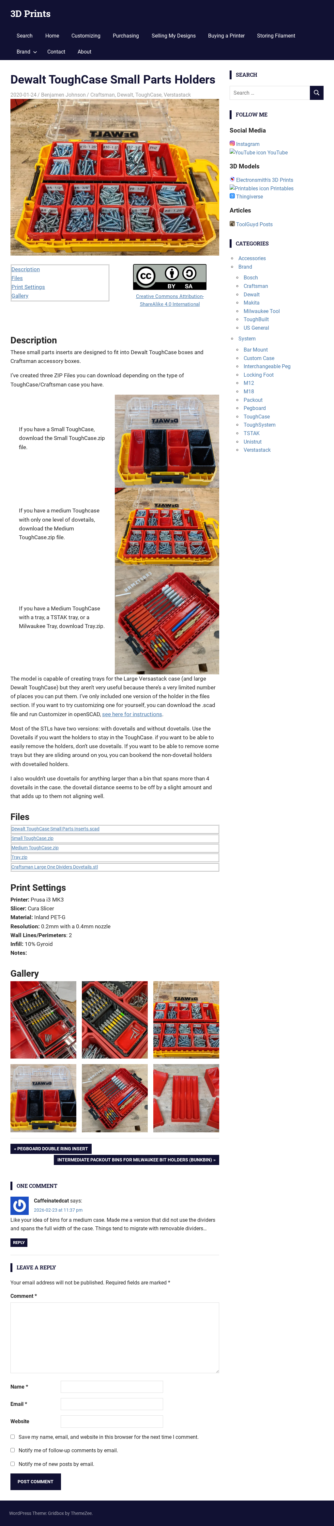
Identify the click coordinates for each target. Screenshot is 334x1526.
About (84, 52)
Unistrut (253, 442)
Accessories (252, 258)
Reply (19, 1242)
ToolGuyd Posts (254, 224)
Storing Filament (276, 36)
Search (25, 36)
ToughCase (148, 95)
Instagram (247, 144)
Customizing (85, 36)
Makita (252, 303)
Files (17, 278)
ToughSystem (260, 425)
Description (25, 269)
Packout (253, 400)
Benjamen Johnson (63, 95)
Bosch (251, 278)
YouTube (277, 152)
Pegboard (255, 408)
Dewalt (125, 95)
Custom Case (259, 358)
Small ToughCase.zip (32, 838)
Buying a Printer (226, 36)
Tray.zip (19, 857)
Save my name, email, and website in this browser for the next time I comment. (109, 1437)
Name (19, 1387)
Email (18, 1404)
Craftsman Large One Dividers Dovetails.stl (54, 867)
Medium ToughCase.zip (35, 847)
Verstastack (177, 95)
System (247, 339)
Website (19, 1421)
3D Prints (30, 14)
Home (52, 36)
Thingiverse (249, 197)
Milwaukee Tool (262, 311)
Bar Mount (256, 350)
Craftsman (102, 95)
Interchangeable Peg (267, 366)
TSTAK (252, 433)
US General (256, 328)
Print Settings (28, 287)
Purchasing (126, 36)
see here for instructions (132, 714)
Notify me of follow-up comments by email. (68, 1450)
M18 (249, 391)
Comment (23, 1296)
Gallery (19, 295)
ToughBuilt (256, 319)
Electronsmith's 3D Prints (264, 180)
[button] (43, 1020)
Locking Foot (259, 375)
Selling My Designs (174, 36)
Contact (56, 52)
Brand (23, 52)
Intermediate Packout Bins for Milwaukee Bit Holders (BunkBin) (134, 1161)
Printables (281, 188)
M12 (249, 383)
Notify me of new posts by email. (56, 1464)
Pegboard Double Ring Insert (52, 1150)
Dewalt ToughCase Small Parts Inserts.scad (55, 828)
